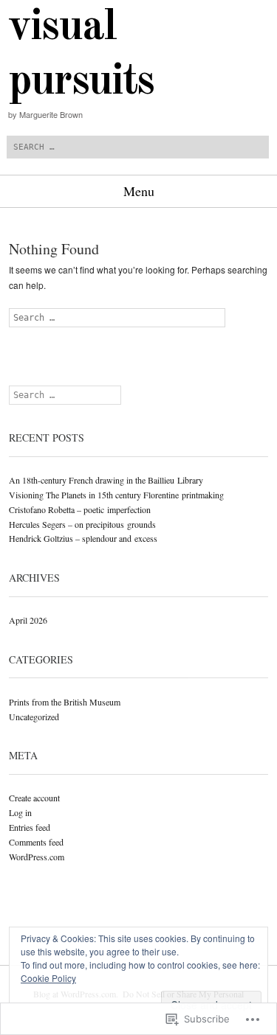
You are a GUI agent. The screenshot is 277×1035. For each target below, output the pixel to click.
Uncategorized (34, 716)
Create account (34, 798)
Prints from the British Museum (64, 702)
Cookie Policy (48, 978)
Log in (20, 812)
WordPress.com (36, 856)
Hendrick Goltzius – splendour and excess (83, 538)
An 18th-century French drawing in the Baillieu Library (106, 480)
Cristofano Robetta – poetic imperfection (80, 509)
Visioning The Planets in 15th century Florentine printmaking (116, 495)
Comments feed (36, 842)
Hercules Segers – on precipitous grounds (82, 524)
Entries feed (29, 827)
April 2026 (28, 620)
